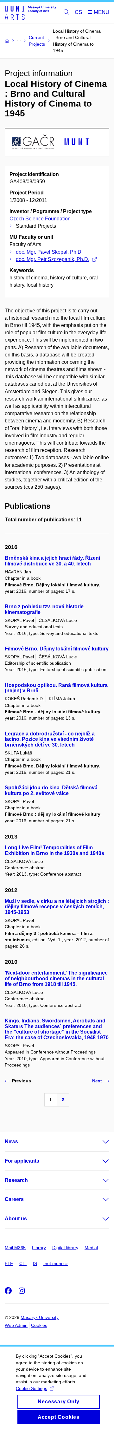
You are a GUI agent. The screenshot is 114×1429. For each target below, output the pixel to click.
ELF (9, 1263)
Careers (14, 1199)
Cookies (39, 1325)
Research (16, 1180)
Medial (91, 1247)
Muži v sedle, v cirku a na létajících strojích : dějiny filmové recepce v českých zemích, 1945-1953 (57, 906)
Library (39, 1247)
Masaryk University (40, 1317)
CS (78, 12)
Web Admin (16, 1325)
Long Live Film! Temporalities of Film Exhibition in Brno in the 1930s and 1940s (54, 850)
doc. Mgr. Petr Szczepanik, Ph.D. (52, 259)
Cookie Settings (31, 1388)
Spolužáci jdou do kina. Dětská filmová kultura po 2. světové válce (51, 790)
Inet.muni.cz (55, 1263)
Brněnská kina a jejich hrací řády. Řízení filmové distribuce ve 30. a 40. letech (52, 560)
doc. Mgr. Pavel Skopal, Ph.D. (49, 252)
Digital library (65, 1247)
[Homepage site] (30, 12)
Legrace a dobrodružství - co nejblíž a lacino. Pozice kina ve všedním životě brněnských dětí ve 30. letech (50, 739)
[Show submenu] (99, 1141)
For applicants (22, 1161)
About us (16, 1218)
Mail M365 (15, 1247)
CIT (23, 1263)
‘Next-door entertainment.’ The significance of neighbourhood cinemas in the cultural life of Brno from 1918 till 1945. (56, 978)
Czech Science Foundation (40, 218)
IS (35, 1263)
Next (97, 1080)
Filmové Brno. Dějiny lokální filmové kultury (57, 648)
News (11, 1141)
